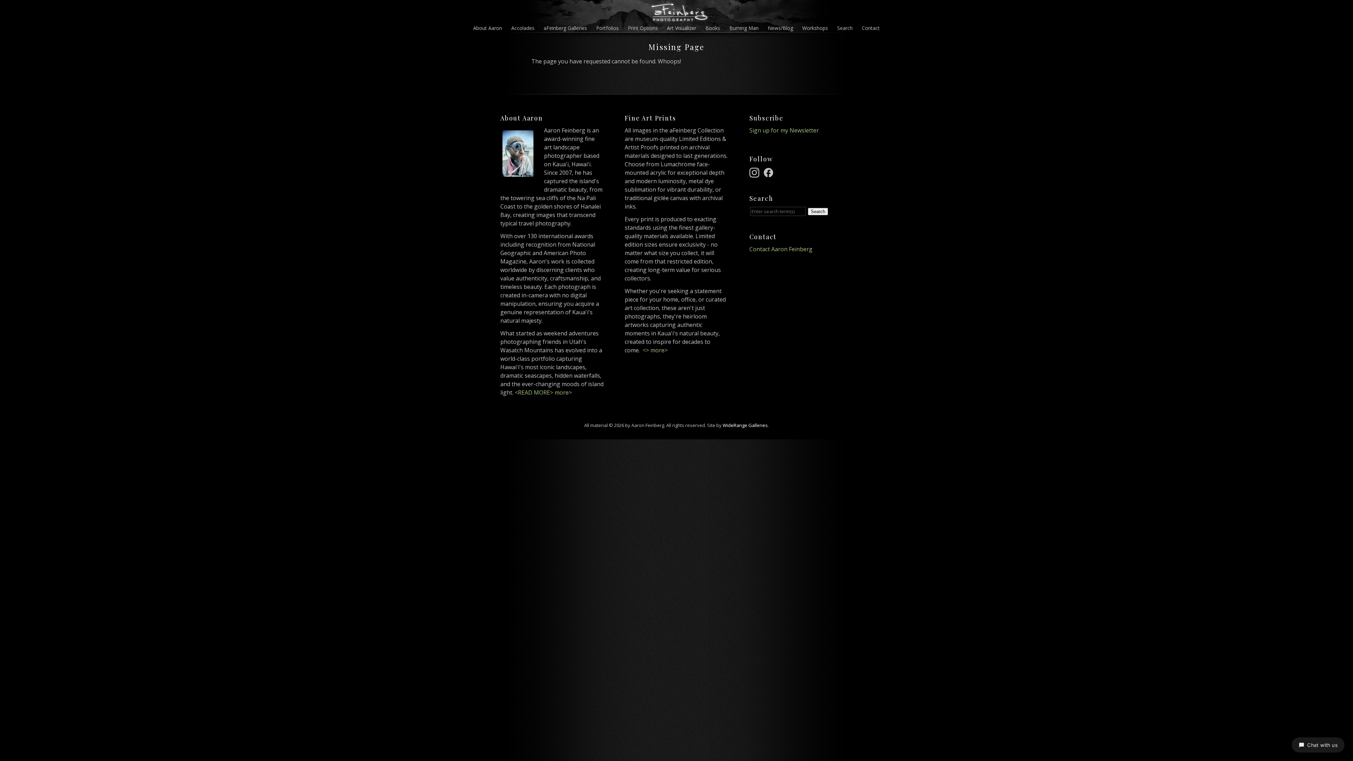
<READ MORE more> (543, 392)
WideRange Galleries (745, 425)
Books (712, 28)
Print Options (643, 28)
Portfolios (607, 28)
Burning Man (744, 28)
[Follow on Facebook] (769, 172)
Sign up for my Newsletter (784, 130)
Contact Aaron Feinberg (781, 249)
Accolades (523, 28)
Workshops (815, 28)
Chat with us (1322, 745)
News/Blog (780, 28)
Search (845, 28)
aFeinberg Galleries (565, 28)
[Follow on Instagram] (755, 172)
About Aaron (487, 28)
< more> (655, 350)
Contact (871, 28)
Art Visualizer (681, 28)
